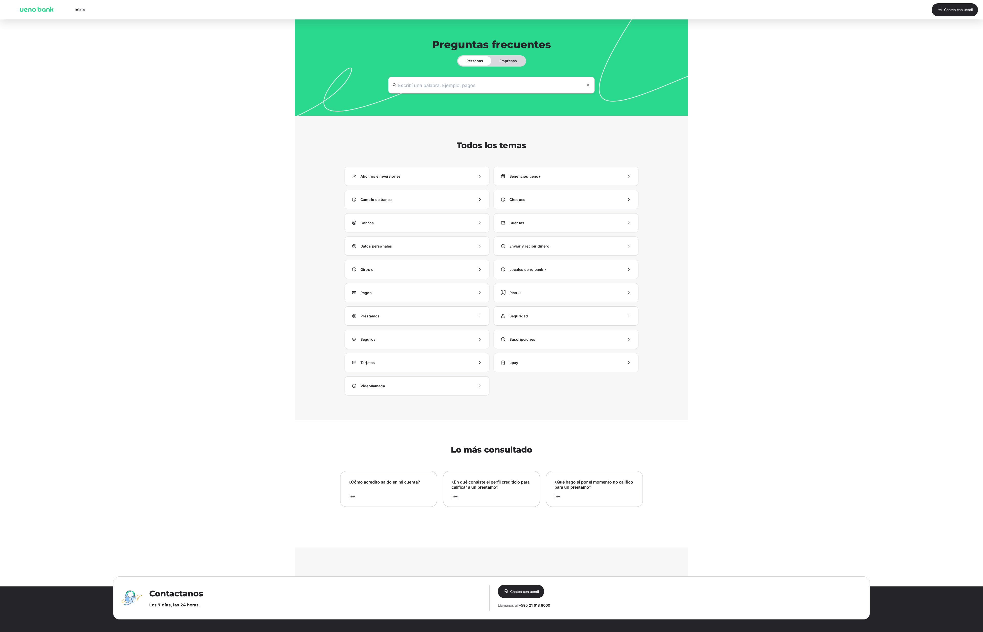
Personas (474, 61)
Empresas (508, 61)
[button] (955, 9)
